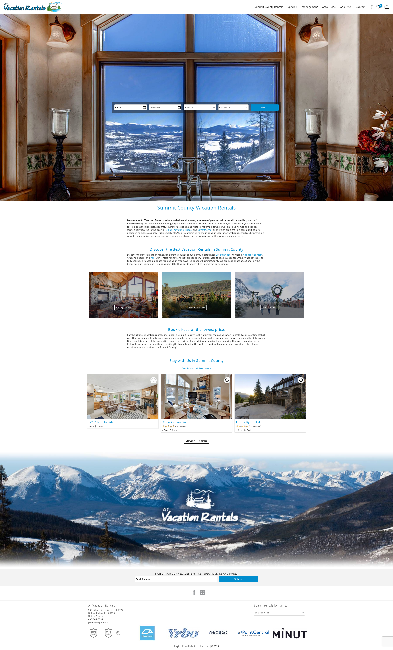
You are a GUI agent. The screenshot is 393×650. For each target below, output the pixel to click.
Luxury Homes (123, 307)
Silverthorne (205, 229)
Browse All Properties (196, 440)
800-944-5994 (95, 619)
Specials (293, 7)
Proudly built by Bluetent (195, 646)
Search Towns (269, 307)
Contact (360, 7)
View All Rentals (196, 307)
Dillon (169, 229)
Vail (152, 257)
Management (310, 7)
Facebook (194, 592)
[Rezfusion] (118, 633)
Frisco (188, 229)
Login (177, 646)
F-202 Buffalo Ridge (102, 422)
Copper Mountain (252, 254)
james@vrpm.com (98, 622)
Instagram (202, 592)
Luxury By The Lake (249, 422)
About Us (346, 7)
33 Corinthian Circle (175, 422)
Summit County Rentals (269, 7)
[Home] (23, 7)
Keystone (179, 229)
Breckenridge (223, 254)
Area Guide (329, 7)
